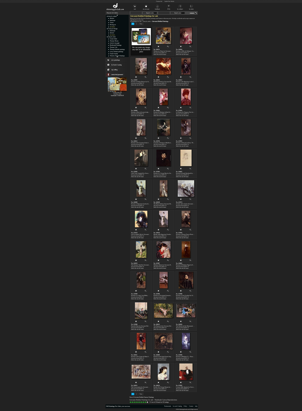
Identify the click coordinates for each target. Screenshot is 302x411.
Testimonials (167, 406)
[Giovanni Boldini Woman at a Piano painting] (163, 36)
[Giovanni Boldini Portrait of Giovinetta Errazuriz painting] (163, 280)
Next (141, 24)
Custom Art (159, 1)
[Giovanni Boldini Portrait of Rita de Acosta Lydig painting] (141, 97)
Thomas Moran (114, 41)
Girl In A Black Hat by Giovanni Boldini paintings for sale (147, 234)
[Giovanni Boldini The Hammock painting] (163, 310)
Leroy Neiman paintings (116, 51)
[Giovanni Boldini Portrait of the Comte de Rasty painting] (141, 341)
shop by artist (147, 21)
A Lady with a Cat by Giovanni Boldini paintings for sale (191, 203)
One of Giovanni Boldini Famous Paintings (142, 397)
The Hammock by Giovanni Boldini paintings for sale (168, 326)
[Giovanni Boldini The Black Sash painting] (163, 188)
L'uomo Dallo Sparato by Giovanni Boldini (188, 387)
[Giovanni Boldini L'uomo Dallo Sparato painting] (186, 372)
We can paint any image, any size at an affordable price (141, 49)
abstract (112, 18)
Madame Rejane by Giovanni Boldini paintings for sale (169, 265)
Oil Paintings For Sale (113, 406)
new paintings (115, 60)
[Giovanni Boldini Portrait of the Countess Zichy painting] (141, 127)
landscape (112, 20)
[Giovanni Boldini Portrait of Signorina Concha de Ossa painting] (141, 188)
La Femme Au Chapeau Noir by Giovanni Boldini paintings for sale (194, 112)
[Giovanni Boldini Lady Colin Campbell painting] (141, 158)
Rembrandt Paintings (116, 45)
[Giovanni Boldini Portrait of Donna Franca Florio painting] (186, 219)
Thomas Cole (113, 47)
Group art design (112, 28)
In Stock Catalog (116, 65)
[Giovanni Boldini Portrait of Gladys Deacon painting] (141, 66)
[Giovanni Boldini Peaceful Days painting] (141, 310)
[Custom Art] (141, 45)
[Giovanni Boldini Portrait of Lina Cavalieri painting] (186, 280)
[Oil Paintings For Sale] (115, 10)
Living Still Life (117, 92)
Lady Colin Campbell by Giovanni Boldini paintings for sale (147, 173)
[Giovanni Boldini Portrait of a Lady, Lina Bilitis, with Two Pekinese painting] (141, 280)
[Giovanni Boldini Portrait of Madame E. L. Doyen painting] (186, 341)
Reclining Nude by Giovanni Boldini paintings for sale (168, 81)
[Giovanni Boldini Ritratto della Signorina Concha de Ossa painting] (163, 219)
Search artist (177, 13)
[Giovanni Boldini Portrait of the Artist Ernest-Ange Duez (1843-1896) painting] (163, 341)
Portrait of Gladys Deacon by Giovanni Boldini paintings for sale (149, 81)
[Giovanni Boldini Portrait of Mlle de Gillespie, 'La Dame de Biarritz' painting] (186, 36)
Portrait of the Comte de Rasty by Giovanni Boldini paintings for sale (150, 356)
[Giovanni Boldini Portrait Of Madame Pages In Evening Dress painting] (186, 249)
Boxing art (113, 24)
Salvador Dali (117, 94)
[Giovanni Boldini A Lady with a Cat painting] (186, 188)
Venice (112, 22)
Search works (150, 13)
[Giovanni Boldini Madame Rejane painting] (163, 249)
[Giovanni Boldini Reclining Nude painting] (163, 66)
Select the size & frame (160, 54)
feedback (157, 9)
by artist (191, 9)
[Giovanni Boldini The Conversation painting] (141, 372)
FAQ (168, 9)
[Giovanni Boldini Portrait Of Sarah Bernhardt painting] (186, 158)
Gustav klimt (113, 39)
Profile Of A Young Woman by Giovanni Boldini (167, 387)
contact (192, 13)
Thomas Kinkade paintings (117, 49)
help (196, 406)
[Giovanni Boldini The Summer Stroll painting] (141, 249)
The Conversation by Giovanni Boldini (141, 387)
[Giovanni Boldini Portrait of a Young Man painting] (163, 158)
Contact (191, 406)
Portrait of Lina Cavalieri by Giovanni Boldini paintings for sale (193, 295)
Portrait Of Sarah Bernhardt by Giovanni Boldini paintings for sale (194, 173)
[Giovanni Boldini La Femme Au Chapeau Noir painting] (186, 97)
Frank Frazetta (114, 53)
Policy (185, 406)
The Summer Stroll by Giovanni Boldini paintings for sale (147, 265)
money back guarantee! (117, 74)
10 (147, 402)
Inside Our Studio (169, 1)
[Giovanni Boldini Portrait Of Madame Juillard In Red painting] (163, 97)
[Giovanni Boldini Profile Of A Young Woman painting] (163, 372)
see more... (113, 27)
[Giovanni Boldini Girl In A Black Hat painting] (141, 219)
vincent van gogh (114, 43)
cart (135, 9)
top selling (114, 70)
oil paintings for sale (135, 21)
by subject (180, 9)
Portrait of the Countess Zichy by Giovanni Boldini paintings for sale (150, 142)
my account (146, 9)
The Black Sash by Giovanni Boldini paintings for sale (168, 203)
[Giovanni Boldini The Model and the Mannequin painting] (186, 310)
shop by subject (112, 16)
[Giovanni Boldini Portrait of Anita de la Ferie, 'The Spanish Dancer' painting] (186, 127)
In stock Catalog (177, 406)
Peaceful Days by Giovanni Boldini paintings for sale (145, 326)
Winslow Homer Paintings (117, 56)
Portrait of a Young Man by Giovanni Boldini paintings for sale (171, 173)
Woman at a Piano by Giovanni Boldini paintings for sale (169, 51)
